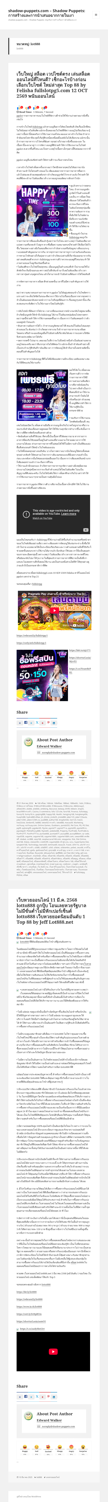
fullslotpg (37, 126)
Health (59, 814)
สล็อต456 (60, 855)
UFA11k (75, 844)
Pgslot (45, 828)
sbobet (23, 839)
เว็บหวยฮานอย (71, 869)
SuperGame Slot (81, 842)
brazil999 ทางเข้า (24, 811)
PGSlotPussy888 (33, 831)
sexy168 (37, 839)
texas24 (61, 844)
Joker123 (70, 817)
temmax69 (52, 844)
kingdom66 (64, 820)
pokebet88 (54, 831)
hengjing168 (68, 814)
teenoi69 (43, 844)
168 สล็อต (41, 803)
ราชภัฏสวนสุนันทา (24, 855)
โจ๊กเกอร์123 (67, 872)
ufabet (57, 847)
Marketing (78, 822)
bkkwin (74, 808)
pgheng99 (26, 828)
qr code (85, 833)
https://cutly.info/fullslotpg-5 (31, 642)
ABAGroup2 (79, 806)
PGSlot (19, 875)
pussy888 (64, 833)
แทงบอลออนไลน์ (39, 872)
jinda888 (62, 817)
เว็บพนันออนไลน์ (28, 869)
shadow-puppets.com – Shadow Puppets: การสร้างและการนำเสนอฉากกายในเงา (46, 13)
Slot (73, 839)
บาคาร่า (70, 850)
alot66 (29, 808)
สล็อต (44, 855)
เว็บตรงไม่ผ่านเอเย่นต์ (74, 867)
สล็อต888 (29, 858)
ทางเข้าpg (61, 850)
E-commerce (45, 811)
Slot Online (81, 839)
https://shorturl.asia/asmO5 (31, 1321)
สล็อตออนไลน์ (27, 861)
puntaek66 (44, 833)
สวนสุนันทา (21, 864)
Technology (33, 844)
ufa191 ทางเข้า (27, 847)
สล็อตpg (74, 858)
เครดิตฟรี (83, 864)
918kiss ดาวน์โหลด (25, 806)
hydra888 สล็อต (33, 817)
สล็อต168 (51, 855)
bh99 (67, 808)
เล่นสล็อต (32, 867)
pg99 (19, 828)
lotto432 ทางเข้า (49, 822)
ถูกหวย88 (52, 850)
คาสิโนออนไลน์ (23, 850)
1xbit (81, 803)
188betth (74, 803)
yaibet (73, 847)
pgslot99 (72, 828)
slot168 (20, 842)
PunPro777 (21, 833)
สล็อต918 (46, 858)
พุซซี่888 (59, 853)
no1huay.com (31, 825)
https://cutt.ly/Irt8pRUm (29, 1313)
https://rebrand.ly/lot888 (30, 1299)
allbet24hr (21, 808)
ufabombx (65, 847)
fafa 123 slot (56, 811)
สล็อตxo (82, 858)
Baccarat (53, 808)
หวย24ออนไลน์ (42, 864)
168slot (50, 803)
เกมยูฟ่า (75, 864)
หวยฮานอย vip (56, 864)
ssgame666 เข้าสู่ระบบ (58, 842)
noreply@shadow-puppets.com (58, 752)
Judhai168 (53, 820)
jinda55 (53, 817)
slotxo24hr (34, 842)
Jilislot (46, 817)
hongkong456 (81, 814)
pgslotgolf (21, 831)
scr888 (30, 839)
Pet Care (74, 825)
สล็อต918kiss (56, 858)
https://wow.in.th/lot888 (29, 1306)
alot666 (36, 808)
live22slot (21, 822)
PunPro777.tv (33, 833)
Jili (42, 817)
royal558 (20, 836)
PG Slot (86, 825)
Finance (74, 811)
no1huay (20, 825)
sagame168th (50, 836)
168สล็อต (58, 803)
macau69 (69, 822)
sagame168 (38, 836)
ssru (71, 842)
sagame (28, 836)
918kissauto (57, 806)
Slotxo (26, 842)
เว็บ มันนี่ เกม (42, 867)
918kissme (68, 806)
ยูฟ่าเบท (83, 853)
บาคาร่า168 (79, 850)
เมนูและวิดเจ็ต (96, 14)
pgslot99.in (82, 828)
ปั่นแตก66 (39, 853)
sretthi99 (44, 842)
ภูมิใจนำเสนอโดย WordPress (29, 1496)
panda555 (65, 825)
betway (61, 808)
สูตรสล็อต (31, 864)
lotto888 (60, 822)
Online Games (44, 825)
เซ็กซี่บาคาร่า (22, 867)
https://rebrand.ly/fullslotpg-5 (32, 635)
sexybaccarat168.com (51, 839)
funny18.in (29, 814)
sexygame (66, 839)
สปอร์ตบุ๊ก (37, 855)
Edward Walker (49, 746)
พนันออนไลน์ (49, 853)
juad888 (44, 820)
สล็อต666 (85, 855)
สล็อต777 (20, 858)
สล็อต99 (66, 858)
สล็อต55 (68, 855)
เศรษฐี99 (28, 872)
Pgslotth (45, 831)
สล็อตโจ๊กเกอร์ (80, 861)
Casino (35, 811)
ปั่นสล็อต (30, 853)
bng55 (81, 808)
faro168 (66, 811)
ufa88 (37, 847)
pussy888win (75, 833)
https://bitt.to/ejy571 (80, 650)
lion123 (73, 820)
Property (63, 831)
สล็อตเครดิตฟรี (40, 861)
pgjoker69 (36, 828)
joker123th (21, 820)
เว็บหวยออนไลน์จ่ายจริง (54, 869)
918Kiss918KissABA (42, 806)
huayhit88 (21, 817)
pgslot (20, 115)
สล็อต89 (37, 858)
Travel (68, 844)
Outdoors (55, 825)
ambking (44, 808)
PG (80, 825)
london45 (30, 822)
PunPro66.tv (83, 831)
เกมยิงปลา (67, 864)
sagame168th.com (65, 836)
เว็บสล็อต (40, 869)
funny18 (20, 814)
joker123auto (81, 817)
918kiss (87, 803)
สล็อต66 (76, 855)
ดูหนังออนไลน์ (41, 850)
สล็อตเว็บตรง (52, 861)
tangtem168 (22, 844)
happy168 (50, 814)
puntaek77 (54, 833)
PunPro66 (72, 831)
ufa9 (51, 847)
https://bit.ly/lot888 (27, 1291)
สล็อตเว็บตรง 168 (66, 861)
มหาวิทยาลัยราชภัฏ (71, 853)
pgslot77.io (62, 828)
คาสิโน (87, 847)
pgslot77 (52, 828)
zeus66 (80, 847)
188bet (66, 803)
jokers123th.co (33, 820)
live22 (79, 820)
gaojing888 (40, 814)
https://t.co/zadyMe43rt (32, 1328)
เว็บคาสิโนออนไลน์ (57, 867)
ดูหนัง (32, 850)
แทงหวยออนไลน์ (54, 872)
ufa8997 (44, 847)
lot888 (38, 822)
